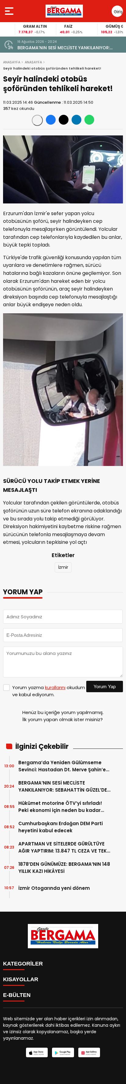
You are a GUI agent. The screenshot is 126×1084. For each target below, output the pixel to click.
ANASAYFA (11, 62)
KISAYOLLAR (20, 979)
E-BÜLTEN (17, 995)
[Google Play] (63, 1052)
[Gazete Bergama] (64, 11)
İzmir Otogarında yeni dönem (54, 888)
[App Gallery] (89, 1052)
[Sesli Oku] (37, 120)
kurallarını (55, 687)
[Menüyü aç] (10, 11)
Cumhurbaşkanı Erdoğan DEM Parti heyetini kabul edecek (60, 827)
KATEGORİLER (23, 964)
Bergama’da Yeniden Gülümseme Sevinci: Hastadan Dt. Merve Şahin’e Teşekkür (62, 766)
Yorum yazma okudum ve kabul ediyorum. (48, 691)
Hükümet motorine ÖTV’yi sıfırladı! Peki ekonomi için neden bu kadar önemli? (60, 807)
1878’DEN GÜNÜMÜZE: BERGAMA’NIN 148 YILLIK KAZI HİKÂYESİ (64, 867)
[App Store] (37, 1052)
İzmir (63, 567)
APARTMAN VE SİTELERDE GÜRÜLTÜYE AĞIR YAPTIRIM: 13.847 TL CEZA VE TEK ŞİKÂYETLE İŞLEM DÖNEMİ (62, 847)
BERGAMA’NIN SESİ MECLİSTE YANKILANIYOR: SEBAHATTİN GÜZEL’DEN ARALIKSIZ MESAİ (63, 48)
